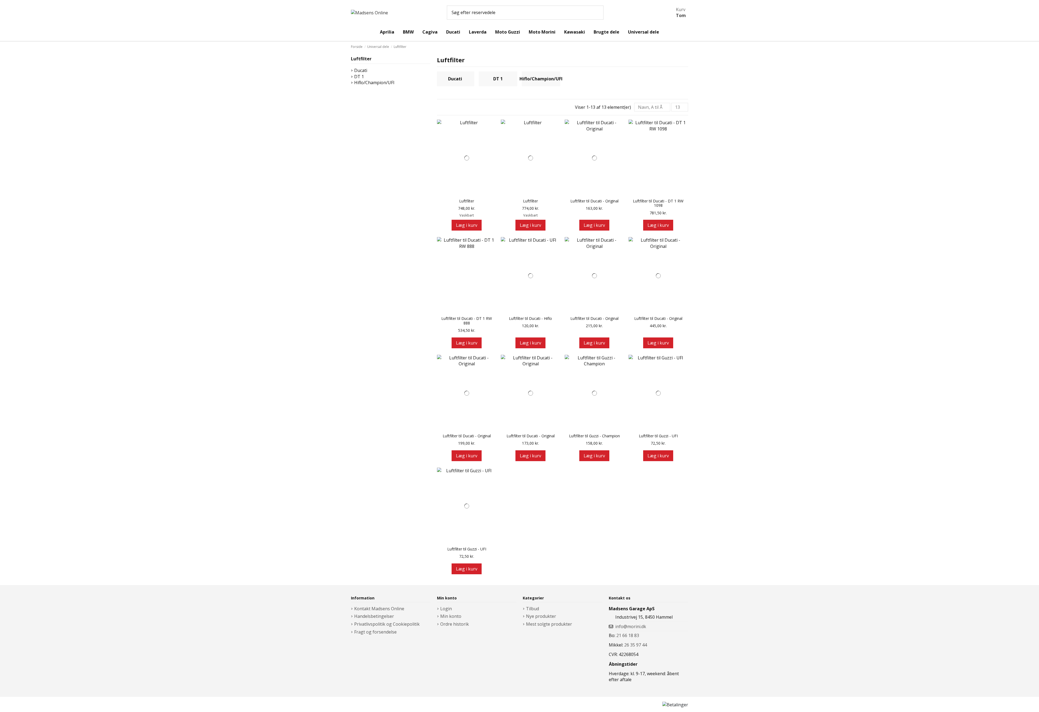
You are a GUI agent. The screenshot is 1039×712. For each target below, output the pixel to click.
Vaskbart (466, 215)
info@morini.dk (630, 626)
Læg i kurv (466, 225)
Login (446, 609)
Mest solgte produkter (549, 624)
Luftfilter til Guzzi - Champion (594, 436)
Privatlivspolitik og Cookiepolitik (387, 624)
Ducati (455, 79)
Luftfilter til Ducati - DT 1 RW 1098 (658, 203)
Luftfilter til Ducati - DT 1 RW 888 (466, 321)
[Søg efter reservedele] (598, 12)
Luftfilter (466, 201)
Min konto (450, 616)
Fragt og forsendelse (375, 632)
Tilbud (532, 609)
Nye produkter (541, 616)
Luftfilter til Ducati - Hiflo (530, 318)
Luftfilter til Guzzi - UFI (658, 436)
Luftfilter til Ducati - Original (594, 201)
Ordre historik (454, 624)
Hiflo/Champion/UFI (541, 79)
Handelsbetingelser (374, 616)
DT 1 (498, 79)
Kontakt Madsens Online (379, 609)
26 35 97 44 (635, 645)
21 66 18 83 (627, 635)
